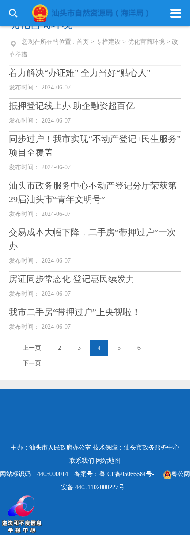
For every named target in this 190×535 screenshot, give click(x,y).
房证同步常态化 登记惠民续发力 (72, 279)
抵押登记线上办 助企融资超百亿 (72, 106)
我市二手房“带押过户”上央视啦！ (75, 312)
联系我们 (81, 460)
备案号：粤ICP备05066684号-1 (115, 474)
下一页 (32, 363)
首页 (82, 41)
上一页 (32, 348)
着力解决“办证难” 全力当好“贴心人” (80, 73)
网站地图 (108, 460)
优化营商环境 (146, 41)
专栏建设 (108, 41)
